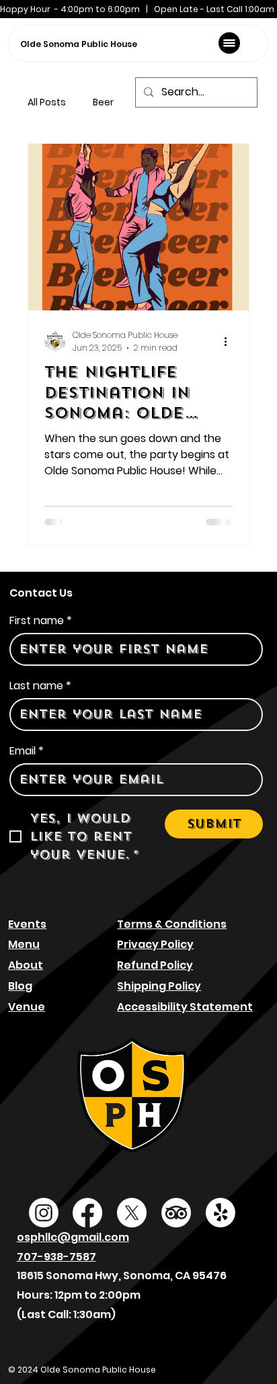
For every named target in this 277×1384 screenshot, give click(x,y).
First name (40, 621)
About (25, 965)
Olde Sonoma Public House (78, 44)
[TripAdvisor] (176, 1212)
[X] (132, 1212)
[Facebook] (87, 1212)
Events (27, 924)
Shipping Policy (159, 986)
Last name (40, 686)
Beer (103, 102)
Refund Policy (155, 965)
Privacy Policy (155, 944)
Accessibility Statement (185, 1006)
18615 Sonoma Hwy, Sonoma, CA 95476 (122, 1275)
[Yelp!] (220, 1212)
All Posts (47, 102)
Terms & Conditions (172, 924)
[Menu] (229, 43)
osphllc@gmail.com (73, 1237)
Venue (26, 1006)
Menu (24, 944)
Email (26, 751)
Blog (20, 986)
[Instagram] (43, 1212)
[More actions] (231, 341)
